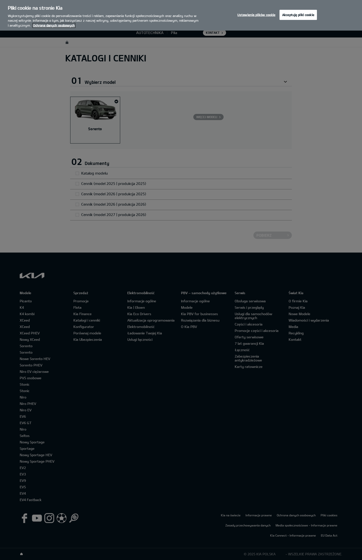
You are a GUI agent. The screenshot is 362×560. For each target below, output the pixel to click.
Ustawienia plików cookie (256, 15)
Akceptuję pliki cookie (298, 15)
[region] (181, 15)
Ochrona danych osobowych (54, 25)
